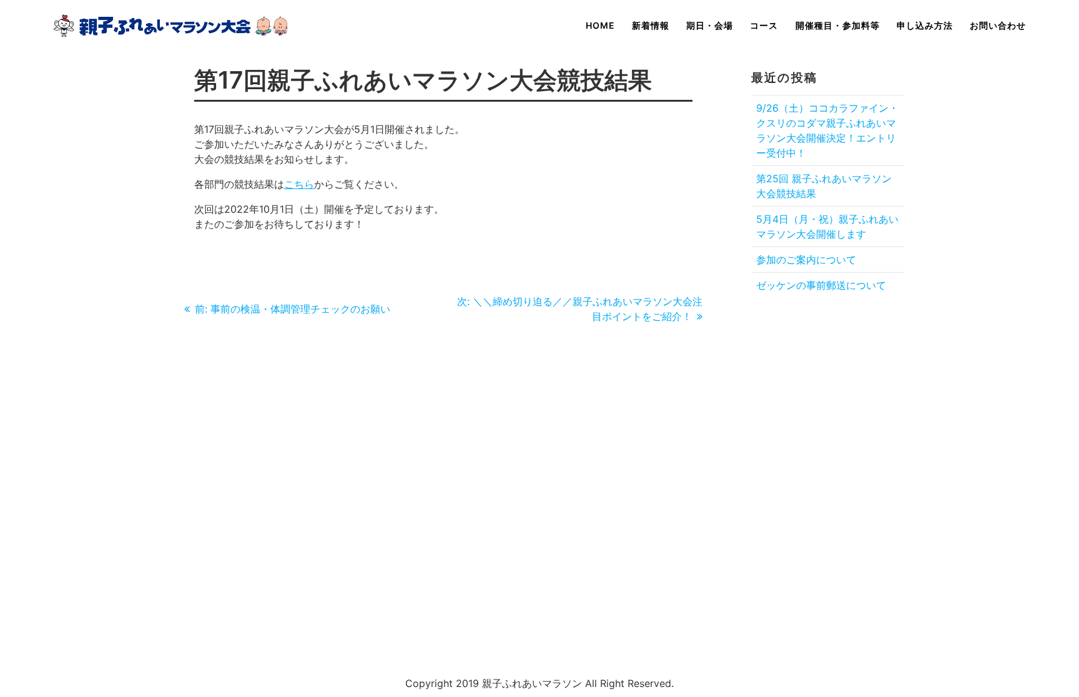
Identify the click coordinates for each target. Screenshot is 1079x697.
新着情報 (650, 25)
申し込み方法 (925, 25)
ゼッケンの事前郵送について (821, 285)
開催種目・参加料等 (838, 25)
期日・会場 (709, 25)
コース (764, 25)
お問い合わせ (998, 25)
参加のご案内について (806, 259)
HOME (600, 25)
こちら (299, 184)
